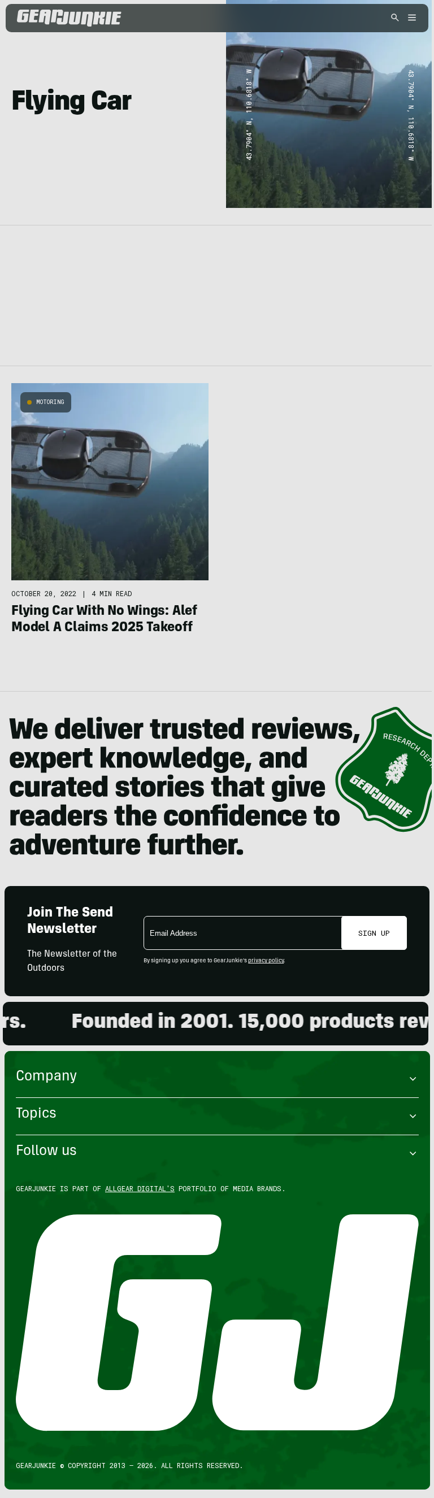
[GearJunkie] (89, 18)
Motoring (50, 402)
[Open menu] (410, 18)
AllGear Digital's (140, 1188)
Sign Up (374, 933)
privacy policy (266, 961)
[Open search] (395, 18)
